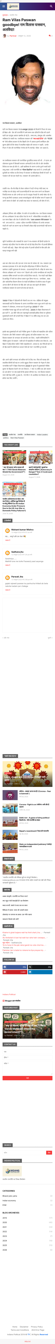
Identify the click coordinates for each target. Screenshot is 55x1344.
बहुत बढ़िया (6, 942)
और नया (6, 638)
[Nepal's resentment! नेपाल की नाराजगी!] (10, 835)
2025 (27, 1245)
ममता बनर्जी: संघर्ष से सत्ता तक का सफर (15, 905)
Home (14, 1327)
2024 (27, 1241)
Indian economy (27, 1200)
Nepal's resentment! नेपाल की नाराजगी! (34, 831)
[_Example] (40, 982)
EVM (27, 1205)
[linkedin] (40, 972)
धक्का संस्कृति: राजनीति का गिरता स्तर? (15, 896)
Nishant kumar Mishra (22, 529)
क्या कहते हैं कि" (39, 138)
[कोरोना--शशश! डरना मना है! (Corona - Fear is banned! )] (10, 795)
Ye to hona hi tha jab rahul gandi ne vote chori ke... (24, 945)
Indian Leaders (42, 435)
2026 (27, 1250)
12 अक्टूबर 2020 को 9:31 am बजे (21, 532)
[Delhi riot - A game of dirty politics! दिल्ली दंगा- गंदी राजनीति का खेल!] (10, 822)
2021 (27, 1227)
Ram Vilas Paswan (17, 438)
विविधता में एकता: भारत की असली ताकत (15, 910)
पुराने (49, 638)
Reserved (44, 1334)
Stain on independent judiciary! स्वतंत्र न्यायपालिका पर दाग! (35, 845)
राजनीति (20, 435)
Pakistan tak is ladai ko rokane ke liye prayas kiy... (24, 950)
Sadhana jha (17, 552)
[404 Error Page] (15, 982)
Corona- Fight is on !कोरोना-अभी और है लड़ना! (34, 805)
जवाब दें (7, 540)
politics (5, 438)
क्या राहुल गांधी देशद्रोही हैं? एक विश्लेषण (15, 901)
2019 (27, 1218)
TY (29, 1334)
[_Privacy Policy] (15, 977)
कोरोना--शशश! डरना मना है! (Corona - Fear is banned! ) (35, 792)
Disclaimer (24, 1327)
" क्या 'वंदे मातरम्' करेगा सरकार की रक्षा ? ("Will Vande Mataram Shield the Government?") (14, 469)
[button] (3, 6)
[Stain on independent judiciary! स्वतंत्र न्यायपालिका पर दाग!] (10, 848)
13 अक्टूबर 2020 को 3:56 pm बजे (21, 579)
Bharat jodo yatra (27, 1196)
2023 (27, 1236)
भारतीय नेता (13, 15)
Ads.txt (28, 1341)
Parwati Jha (17, 576)
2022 (27, 1231)
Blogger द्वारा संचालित (12, 1001)
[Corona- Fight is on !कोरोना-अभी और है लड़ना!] (10, 808)
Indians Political (9, 994)
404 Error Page (37, 1330)
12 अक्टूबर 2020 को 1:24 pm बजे (21, 555)
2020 (27, 1222)
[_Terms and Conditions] (40, 977)
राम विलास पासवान (30, 435)
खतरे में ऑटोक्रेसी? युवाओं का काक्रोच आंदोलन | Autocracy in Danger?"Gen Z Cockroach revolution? (40, 470)
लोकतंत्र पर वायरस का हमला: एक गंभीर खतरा (17, 914)
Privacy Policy (37, 1327)
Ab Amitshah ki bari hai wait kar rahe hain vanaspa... (24, 937)
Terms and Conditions (20, 1330)
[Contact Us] (15, 987)
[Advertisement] (27, 666)
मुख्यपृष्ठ (5, 15)
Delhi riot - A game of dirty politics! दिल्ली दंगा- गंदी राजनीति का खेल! (34, 819)
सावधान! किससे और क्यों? (11, 919)
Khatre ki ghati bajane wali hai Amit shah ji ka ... (22, 932)
